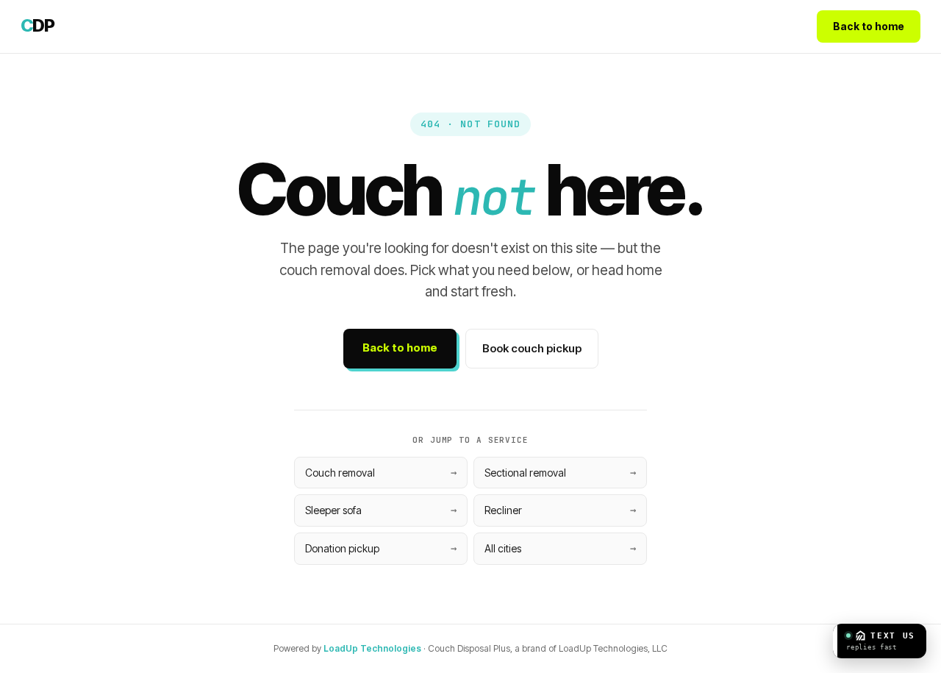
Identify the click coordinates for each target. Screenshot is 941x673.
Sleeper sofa (333, 510)
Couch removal (340, 472)
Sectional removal (525, 472)
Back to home (868, 26)
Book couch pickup (532, 348)
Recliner (503, 510)
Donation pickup (342, 548)
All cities (502, 548)
